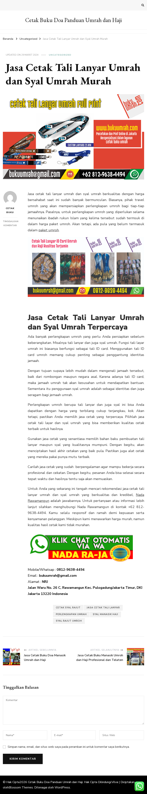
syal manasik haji (105, 614)
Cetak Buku (10, 210)
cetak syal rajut (68, 607)
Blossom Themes (21, 787)
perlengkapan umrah (71, 614)
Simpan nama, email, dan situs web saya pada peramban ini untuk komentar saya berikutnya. (69, 747)
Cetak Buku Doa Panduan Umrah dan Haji (73, 20)
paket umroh (48, 230)
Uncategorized (60, 54)
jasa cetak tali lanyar (103, 607)
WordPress (62, 787)
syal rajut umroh (69, 620)
